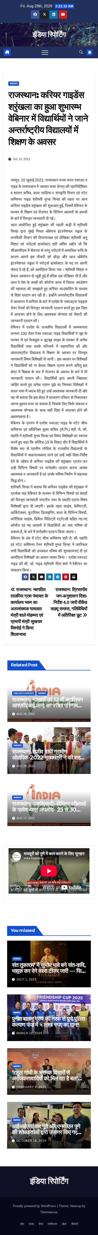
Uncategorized (24, 693)
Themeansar (48, 1212)
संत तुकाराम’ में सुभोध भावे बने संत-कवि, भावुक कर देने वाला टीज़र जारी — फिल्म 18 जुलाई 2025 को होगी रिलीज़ (49, 970)
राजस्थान (14, 83)
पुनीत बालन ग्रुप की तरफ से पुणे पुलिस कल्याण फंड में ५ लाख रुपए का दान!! (48, 1021)
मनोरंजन (16, 958)
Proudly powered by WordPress (35, 1206)
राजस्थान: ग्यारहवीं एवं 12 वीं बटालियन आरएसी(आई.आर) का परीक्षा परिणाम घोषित (47, 705)
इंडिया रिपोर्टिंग (49, 34)
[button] (81, 52)
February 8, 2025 (31, 1087)
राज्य (31, 1224)
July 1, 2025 (26, 979)
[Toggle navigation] (45, 52)
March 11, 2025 (29, 1033)
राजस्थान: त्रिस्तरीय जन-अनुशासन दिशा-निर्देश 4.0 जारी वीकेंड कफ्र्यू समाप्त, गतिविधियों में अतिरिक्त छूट (69, 602)
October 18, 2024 (31, 1140)
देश (22, 1224)
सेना (41, 1224)
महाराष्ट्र (16, 1012)
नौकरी (74, 1224)
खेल (64, 1224)
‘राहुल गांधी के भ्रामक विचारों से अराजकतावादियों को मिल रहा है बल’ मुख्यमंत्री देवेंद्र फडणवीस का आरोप (45, 1078)
